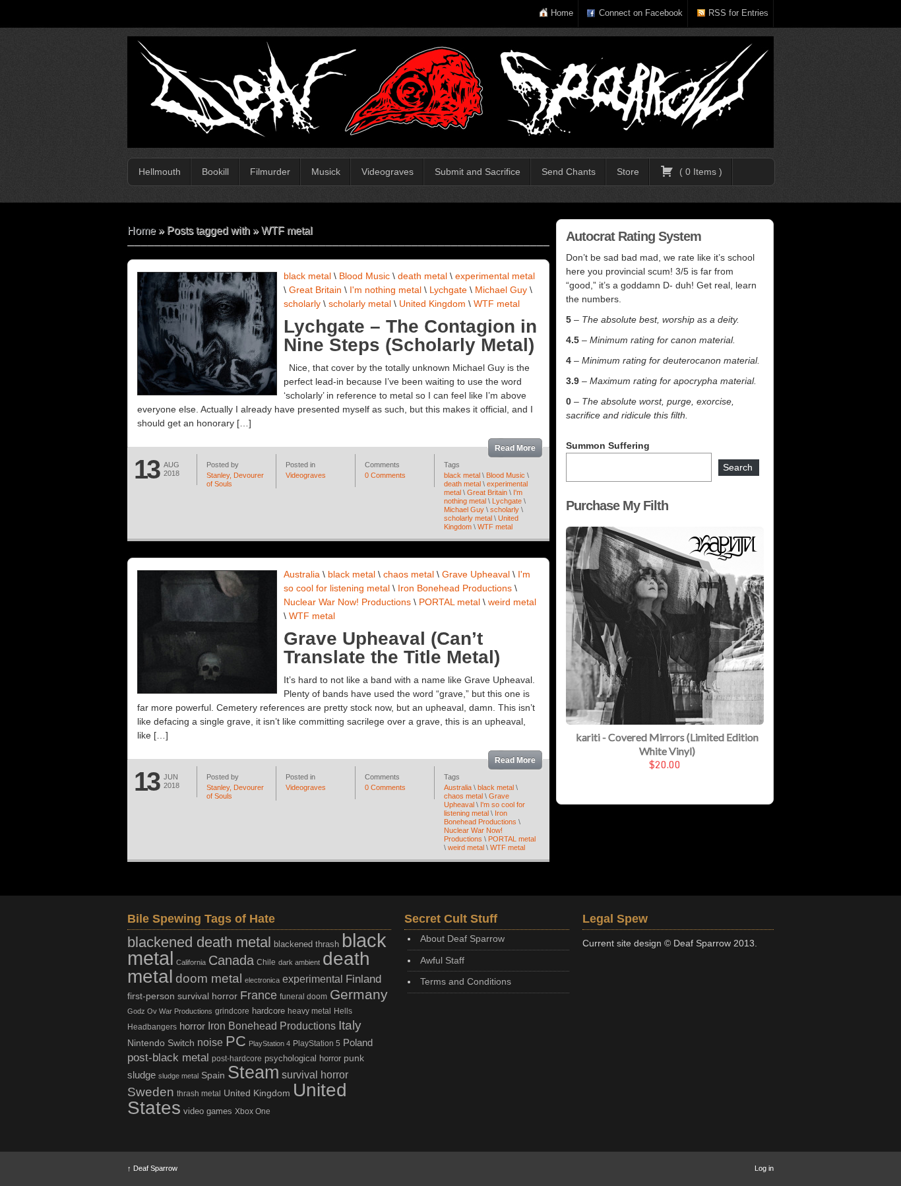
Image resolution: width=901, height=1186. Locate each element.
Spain (213, 1075)
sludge (141, 1075)
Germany (359, 994)
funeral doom (303, 996)
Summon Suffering (608, 445)
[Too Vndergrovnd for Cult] (450, 92)
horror (192, 1026)
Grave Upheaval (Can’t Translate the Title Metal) (392, 647)
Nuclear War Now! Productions (347, 602)
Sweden (150, 1092)
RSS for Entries (738, 13)
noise (210, 1042)
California (191, 962)
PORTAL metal (449, 602)
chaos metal (408, 574)
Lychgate (448, 289)
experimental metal (495, 276)
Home (562, 13)
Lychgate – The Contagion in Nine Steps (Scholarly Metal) (410, 335)
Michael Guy (501, 289)
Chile (266, 962)
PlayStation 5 (316, 1043)
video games (207, 1111)
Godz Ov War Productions (169, 1011)
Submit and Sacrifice (477, 171)
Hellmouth (160, 171)
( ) (699, 171)
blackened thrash (306, 944)
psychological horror (302, 1058)
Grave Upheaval (476, 574)
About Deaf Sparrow (462, 938)
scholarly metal (359, 303)
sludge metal (178, 1076)
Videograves (387, 171)
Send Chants (569, 171)
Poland (358, 1042)
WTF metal (497, 303)
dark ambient (299, 962)
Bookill (215, 171)
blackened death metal (199, 942)
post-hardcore (237, 1058)
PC (236, 1041)
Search (738, 467)
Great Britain (315, 289)
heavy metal (309, 1011)
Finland (363, 979)
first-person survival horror (182, 996)
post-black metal (168, 1057)
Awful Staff (442, 960)
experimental (312, 979)
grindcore (232, 1011)
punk (354, 1058)
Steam (253, 1072)
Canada (231, 960)
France (258, 995)
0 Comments (385, 475)
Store (628, 171)
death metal (422, 276)
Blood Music (364, 276)
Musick (325, 171)
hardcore (268, 1011)
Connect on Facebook (641, 13)
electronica (262, 980)
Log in (764, 1168)
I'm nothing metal (385, 289)
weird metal (512, 602)
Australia (302, 574)
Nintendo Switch (161, 1043)
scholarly (302, 303)
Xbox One (252, 1111)
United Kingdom (432, 303)
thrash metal (199, 1093)
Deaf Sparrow (152, 1168)
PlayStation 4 (269, 1043)
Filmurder (270, 171)
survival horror (315, 1074)
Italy (349, 1025)
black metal (307, 276)
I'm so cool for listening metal (484, 809)
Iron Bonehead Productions (455, 588)
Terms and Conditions (465, 981)
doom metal (208, 978)
